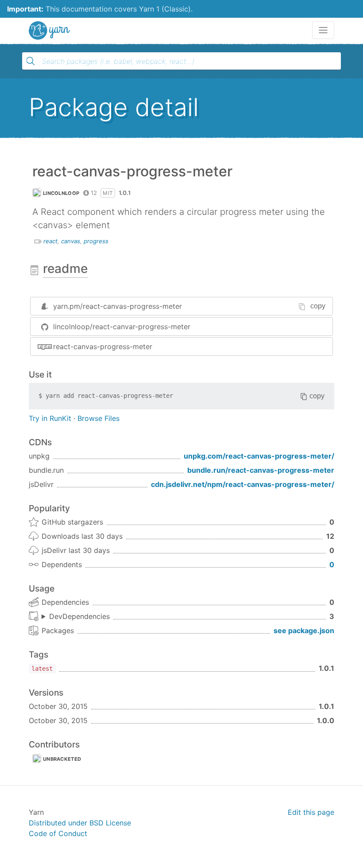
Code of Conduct (58, 833)
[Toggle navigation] (323, 30)
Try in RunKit (50, 418)
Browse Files (98, 418)
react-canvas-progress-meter (102, 346)
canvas (70, 241)
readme (65, 268)
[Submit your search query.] (30, 61)
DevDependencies (79, 616)
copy (317, 306)
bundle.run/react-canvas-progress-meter (260, 470)
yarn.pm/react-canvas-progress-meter (117, 306)
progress (96, 241)
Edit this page (311, 812)
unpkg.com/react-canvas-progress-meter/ (259, 455)
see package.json (304, 630)
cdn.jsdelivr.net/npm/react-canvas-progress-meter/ (242, 484)
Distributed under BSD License (80, 822)
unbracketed (62, 759)
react (50, 241)
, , (76, 617)
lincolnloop (61, 193)
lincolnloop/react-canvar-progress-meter (121, 326)
